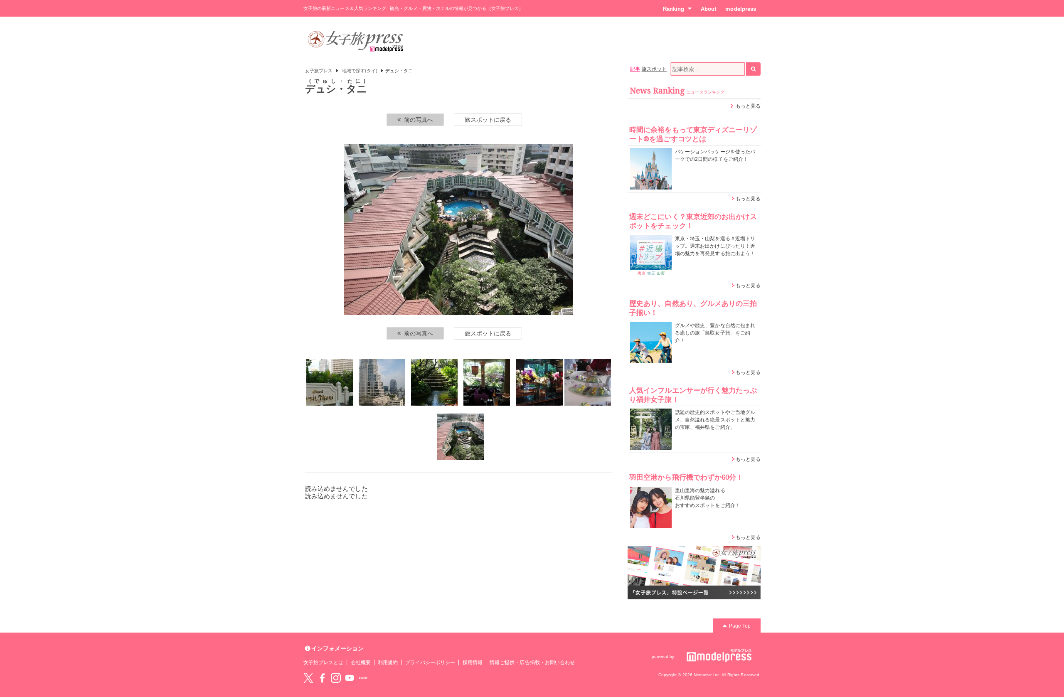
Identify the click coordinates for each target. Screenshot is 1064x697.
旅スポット (654, 69)
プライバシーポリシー (430, 662)
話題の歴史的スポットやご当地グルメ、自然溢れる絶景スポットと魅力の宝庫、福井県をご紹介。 (715, 419)
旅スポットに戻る (488, 119)
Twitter (308, 678)
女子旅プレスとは (323, 662)
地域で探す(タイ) (360, 70)
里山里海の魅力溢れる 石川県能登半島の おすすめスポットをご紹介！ (707, 498)
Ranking (673, 9)
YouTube (350, 678)
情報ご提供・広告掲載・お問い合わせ (532, 662)
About (708, 9)
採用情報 (473, 662)
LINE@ (363, 678)
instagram (336, 678)
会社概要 (361, 662)
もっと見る (748, 106)
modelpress (740, 9)
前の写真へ (418, 119)
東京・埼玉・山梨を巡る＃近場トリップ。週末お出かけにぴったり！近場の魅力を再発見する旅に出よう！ (715, 246)
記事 (635, 69)
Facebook (322, 678)
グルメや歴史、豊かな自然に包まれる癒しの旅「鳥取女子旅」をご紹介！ (715, 333)
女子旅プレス (318, 70)
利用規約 (388, 662)
